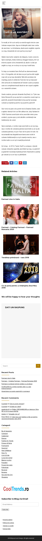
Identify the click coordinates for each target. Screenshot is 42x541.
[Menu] (4, 3)
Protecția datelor (7, 520)
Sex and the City (7, 475)
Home (5, 11)
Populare (4, 463)
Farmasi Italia (6, 529)
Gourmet (5, 448)
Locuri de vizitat (7, 458)
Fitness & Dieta (7, 443)
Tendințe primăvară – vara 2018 (15, 258)
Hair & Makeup (6, 450)
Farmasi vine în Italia (11, 199)
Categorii (10, 11)
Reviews (4, 472)
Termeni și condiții (8, 526)
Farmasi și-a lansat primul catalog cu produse (17, 384)
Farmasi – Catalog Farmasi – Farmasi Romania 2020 (19, 381)
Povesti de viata (7, 465)
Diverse (4, 438)
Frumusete (5, 446)
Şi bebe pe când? (15, 407)
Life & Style (5, 455)
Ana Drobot (7, 36)
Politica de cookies (8, 523)
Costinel (4, 404)
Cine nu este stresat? (17, 404)
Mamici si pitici (6, 460)
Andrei (4, 414)
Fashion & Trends (19, 11)
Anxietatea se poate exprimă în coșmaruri (16, 391)
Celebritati (5, 436)
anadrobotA (6, 409)
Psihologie (5, 467)
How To (4, 453)
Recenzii (4, 470)
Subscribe (5, 509)
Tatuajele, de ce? (14, 414)
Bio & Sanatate (7, 431)
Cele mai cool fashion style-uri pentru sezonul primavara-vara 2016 (19, 418)
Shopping (5, 477)
